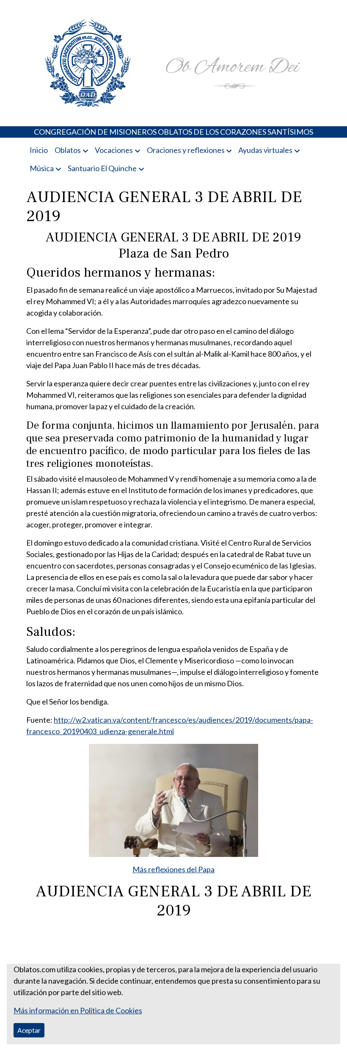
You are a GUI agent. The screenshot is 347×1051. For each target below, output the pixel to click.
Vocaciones (114, 150)
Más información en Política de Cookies (78, 1010)
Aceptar (29, 1030)
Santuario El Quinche (102, 168)
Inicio (39, 150)
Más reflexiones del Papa (173, 869)
